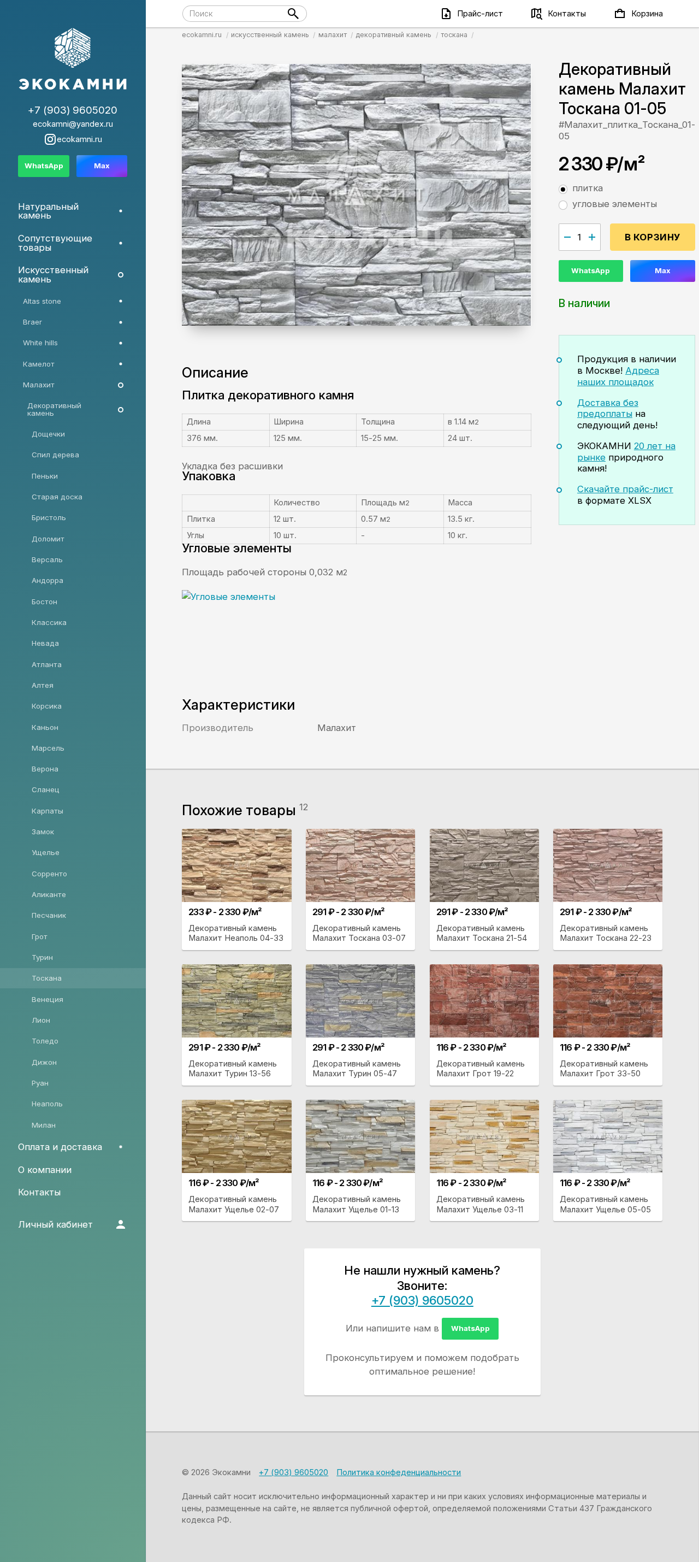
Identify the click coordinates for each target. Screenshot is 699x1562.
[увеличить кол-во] (592, 237)
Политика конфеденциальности (398, 1472)
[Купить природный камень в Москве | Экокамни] (72, 59)
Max (663, 270)
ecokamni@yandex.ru (73, 124)
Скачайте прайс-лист (625, 489)
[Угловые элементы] (337, 631)
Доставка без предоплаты (607, 408)
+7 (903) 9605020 (422, 1300)
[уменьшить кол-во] (567, 237)
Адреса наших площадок (618, 376)
